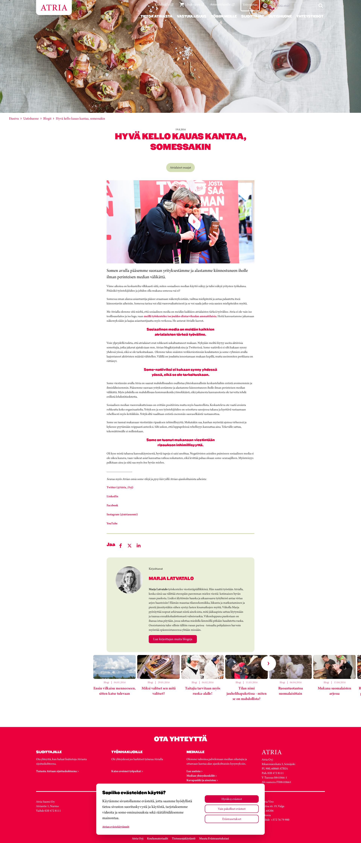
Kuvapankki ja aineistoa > (202, 780)
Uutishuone (31, 118)
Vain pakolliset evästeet (232, 809)
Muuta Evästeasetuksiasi (214, 838)
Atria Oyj (137, 838)
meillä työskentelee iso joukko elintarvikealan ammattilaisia (180, 316)
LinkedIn (112, 496)
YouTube (112, 523)
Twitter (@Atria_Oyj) (120, 487)
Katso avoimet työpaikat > (127, 771)
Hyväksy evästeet (231, 799)
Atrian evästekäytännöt (115, 827)
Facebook (112, 505)
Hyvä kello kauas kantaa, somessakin (80, 118)
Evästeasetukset (231, 819)
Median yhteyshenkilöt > (202, 775)
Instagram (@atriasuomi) (122, 514)
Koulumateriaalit (157, 838)
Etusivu (14, 118)
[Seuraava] (268, 663)
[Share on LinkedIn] (138, 546)
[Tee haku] (321, 5)
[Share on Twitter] (129, 546)
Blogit (47, 118)
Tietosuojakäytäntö (183, 838)
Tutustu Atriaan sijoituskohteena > (57, 771)
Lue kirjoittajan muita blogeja (172, 639)
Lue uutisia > (195, 771)
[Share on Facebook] (120, 546)
